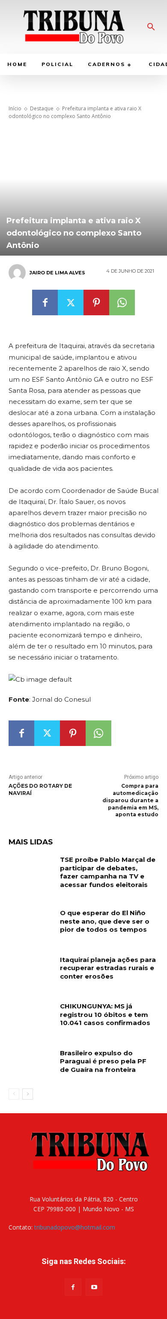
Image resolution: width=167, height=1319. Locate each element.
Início (15, 108)
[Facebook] (45, 302)
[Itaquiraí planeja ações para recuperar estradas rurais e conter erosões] (31, 971)
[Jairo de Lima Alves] (18, 272)
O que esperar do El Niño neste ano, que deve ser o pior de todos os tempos (104, 921)
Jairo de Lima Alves (57, 273)
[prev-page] (14, 1094)
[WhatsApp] (122, 302)
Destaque (42, 108)
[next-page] (27, 1094)
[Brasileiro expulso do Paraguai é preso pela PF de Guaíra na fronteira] (31, 1064)
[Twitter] (71, 302)
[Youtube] (94, 1287)
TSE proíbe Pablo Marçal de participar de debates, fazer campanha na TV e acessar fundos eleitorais (107, 872)
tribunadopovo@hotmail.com (74, 1227)
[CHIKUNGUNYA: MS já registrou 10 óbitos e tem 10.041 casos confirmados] (31, 1018)
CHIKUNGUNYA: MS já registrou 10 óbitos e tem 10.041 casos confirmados (105, 1014)
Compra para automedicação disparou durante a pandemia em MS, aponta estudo (130, 800)
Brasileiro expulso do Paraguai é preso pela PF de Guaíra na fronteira (103, 1061)
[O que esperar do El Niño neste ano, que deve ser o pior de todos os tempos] (31, 924)
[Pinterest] (96, 302)
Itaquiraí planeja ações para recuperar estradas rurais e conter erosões (108, 968)
